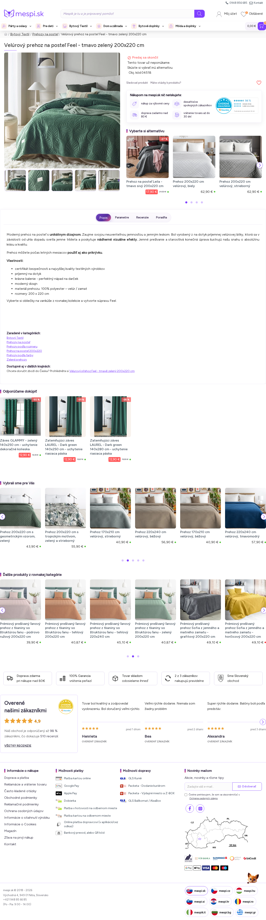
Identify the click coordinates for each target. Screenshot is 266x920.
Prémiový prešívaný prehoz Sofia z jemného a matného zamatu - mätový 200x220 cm (84, 630)
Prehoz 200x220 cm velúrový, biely (188, 184)
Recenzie (142, 217)
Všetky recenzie (17, 746)
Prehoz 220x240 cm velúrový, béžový (150, 534)
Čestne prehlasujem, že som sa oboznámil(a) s (214, 796)
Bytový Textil (19, 34)
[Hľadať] (199, 14)
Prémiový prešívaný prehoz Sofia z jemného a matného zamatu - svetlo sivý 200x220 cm (219, 630)
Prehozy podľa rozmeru (22, 346)
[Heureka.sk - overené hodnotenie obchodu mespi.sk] (237, 106)
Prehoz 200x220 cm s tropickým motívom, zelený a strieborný (62, 536)
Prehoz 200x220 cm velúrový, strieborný (234, 184)
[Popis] (103, 217)
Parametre (122, 217)
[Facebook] (190, 808)
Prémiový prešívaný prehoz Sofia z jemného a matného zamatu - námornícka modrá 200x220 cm (173, 632)
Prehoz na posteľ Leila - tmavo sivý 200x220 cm (144, 184)
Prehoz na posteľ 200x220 (24, 351)
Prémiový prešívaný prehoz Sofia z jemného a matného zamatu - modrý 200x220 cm (129, 630)
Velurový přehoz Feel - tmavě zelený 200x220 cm (102, 371)
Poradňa (161, 217)
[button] (6, 180)
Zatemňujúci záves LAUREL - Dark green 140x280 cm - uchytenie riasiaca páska (109, 446)
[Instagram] (200, 808)
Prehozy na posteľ (45, 34)
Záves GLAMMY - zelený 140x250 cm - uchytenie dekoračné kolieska (18, 444)
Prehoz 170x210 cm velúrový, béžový (195, 534)
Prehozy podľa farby (20, 355)
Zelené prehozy (17, 359)
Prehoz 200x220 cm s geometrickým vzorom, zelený (17, 536)
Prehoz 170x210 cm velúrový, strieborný (105, 534)
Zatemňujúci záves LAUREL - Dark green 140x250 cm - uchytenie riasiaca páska (64, 446)
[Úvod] (5, 34)
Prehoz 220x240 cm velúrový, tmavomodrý (242, 534)
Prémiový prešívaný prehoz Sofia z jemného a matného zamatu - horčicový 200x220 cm (38, 630)
